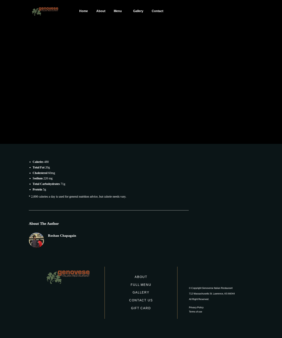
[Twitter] (214, 276)
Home (83, 11)
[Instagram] (204, 276)
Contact (157, 11)
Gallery (138, 11)
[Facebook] (194, 276)
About (100, 11)
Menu (118, 11)
